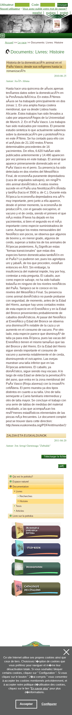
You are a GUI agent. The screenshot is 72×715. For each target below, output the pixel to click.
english (64, 12)
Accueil (9, 42)
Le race (22, 42)
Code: (36, 4)
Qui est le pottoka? (23, 476)
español (37, 12)
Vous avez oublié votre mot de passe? (45, 8)
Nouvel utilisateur (10, 8)
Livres (19, 491)
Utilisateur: (7, 4)
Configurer (49, 704)
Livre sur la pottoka (23, 516)
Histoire (24, 501)
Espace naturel (21, 481)
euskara (51, 12)
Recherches (26, 496)
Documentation (21, 486)
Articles (20, 510)
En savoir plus (39, 688)
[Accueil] (36, 23)
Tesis (19, 506)
